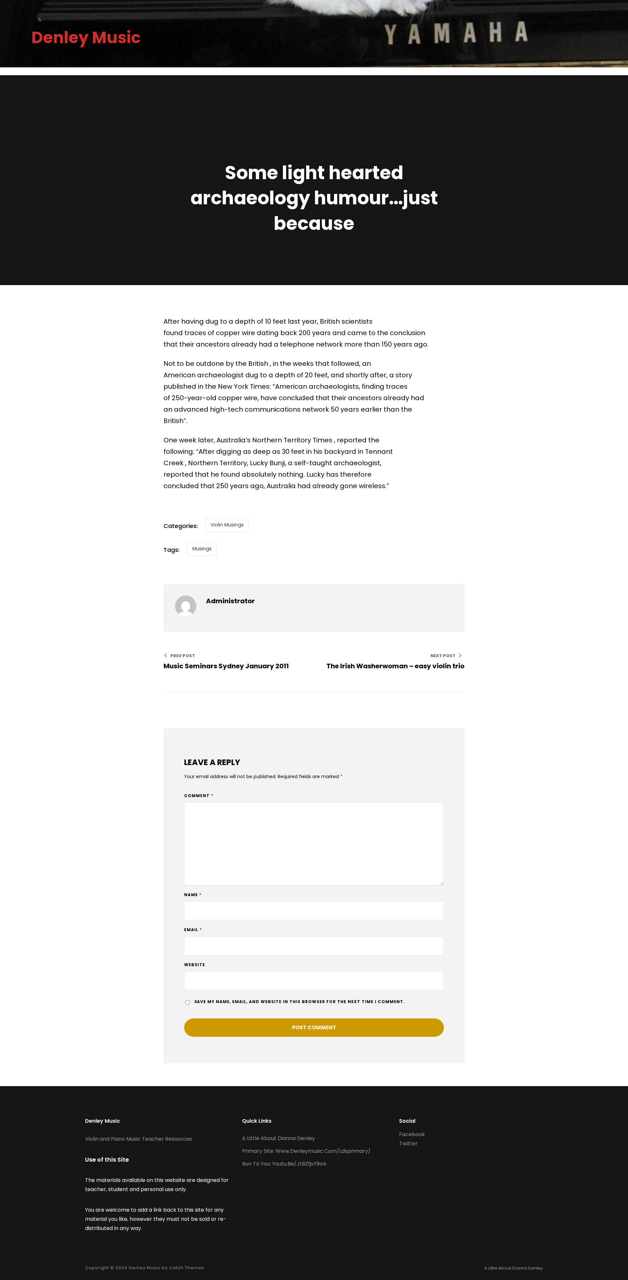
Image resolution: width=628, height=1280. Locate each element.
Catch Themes (186, 1268)
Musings (202, 548)
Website (194, 964)
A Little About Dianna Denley (513, 1268)
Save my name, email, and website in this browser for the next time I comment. (299, 1001)
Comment (198, 795)
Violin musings (227, 524)
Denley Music (145, 1268)
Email (193, 929)
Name (192, 894)
